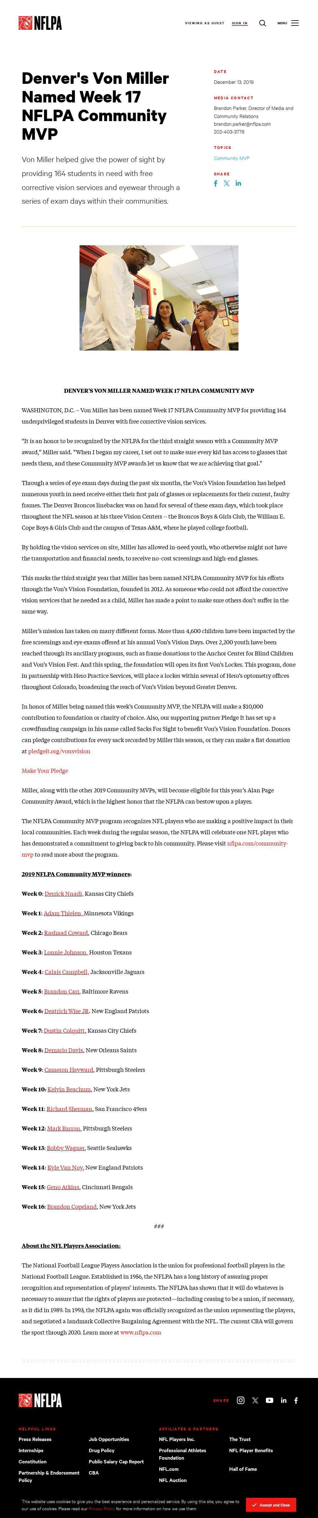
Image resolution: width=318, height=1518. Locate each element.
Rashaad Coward (66, 932)
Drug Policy (102, 1450)
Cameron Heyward (68, 1069)
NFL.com (169, 1468)
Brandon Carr (61, 991)
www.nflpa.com (140, 1332)
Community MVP (232, 157)
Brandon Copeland (72, 1206)
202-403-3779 (229, 131)
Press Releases (35, 1438)
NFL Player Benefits (251, 1450)
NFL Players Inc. (177, 1438)
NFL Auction (173, 1479)
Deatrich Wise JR (66, 1011)
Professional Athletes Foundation (182, 1454)
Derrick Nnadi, (64, 893)
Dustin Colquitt (64, 1030)
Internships (31, 1450)
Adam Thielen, (64, 913)
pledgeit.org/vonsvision (59, 751)
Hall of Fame (243, 1468)
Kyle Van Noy (65, 1167)
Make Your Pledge (45, 770)
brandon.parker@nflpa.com (242, 123)
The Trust (240, 1438)
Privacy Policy (102, 1508)
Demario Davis (63, 1050)
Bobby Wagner (65, 1148)
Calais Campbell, (67, 971)
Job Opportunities (109, 1438)
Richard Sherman (69, 1108)
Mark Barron (63, 1128)
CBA (94, 1472)
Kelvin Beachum (69, 1089)
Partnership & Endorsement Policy (49, 1476)
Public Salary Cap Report (116, 1461)
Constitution (33, 1461)
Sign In (240, 22)
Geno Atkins (63, 1187)
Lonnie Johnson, (66, 952)
